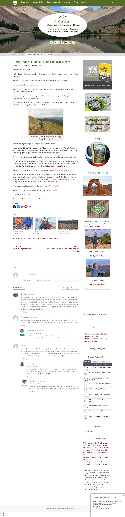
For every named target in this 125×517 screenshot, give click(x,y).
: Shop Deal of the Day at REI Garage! (96, 334)
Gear (22, 54)
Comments (95, 362)
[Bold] (21, 281)
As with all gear (18, 96)
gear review (49, 238)
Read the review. (95, 226)
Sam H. (28, 364)
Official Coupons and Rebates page (95, 338)
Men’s (97, 251)
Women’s (92, 251)
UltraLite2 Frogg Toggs (21, 105)
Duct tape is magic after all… (57, 166)
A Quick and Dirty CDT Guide (97, 389)
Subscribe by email (53, 2)
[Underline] (27, 281)
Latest (102, 362)
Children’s (102, 251)
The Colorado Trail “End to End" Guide (100, 367)
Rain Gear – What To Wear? (21, 229)
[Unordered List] (35, 281)
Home (15, 54)
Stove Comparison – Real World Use (99, 394)
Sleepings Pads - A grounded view (98, 416)
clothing (29, 238)
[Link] (43, 281)
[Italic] (24, 281)
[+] (49, 280)
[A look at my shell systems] (45, 223)
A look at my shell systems (43, 229)
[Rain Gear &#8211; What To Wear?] (23, 223)
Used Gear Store (90, 341)
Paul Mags (28, 65)
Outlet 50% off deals (91, 336)
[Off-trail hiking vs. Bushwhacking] (68, 223)
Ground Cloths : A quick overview (98, 405)
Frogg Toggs (41, 238)
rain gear (55, 238)
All (106, 364)
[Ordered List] (32, 281)
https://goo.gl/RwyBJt (44, 373)
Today (90, 364)
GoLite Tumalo (54, 186)
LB (22, 346)
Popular (87, 362)
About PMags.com (80, 2)
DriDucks (34, 238)
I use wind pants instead (51, 177)
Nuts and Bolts (38, 2)
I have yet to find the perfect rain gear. (25, 85)
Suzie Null (38, 333)
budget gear (23, 238)
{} (46, 280)
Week (95, 364)
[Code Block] (40, 281)
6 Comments (37, 65)
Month (101, 364)
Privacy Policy (75, 508)
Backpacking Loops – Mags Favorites (99, 372)
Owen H (23, 294)
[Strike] (30, 281)
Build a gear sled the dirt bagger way (99, 411)
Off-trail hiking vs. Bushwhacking (68, 229)
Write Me (67, 2)
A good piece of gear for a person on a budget (32, 150)
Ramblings (25, 2)
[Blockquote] (38, 281)
